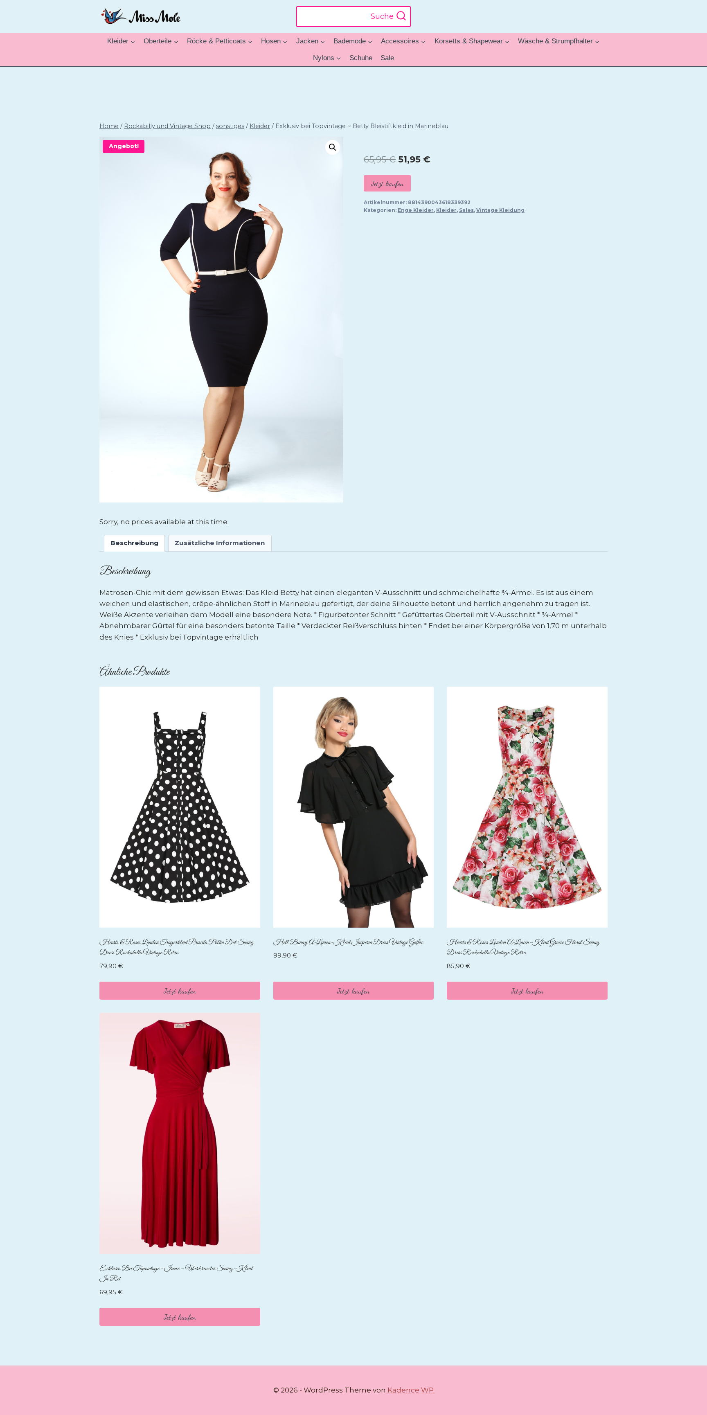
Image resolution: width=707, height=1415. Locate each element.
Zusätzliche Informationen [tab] (220, 543)
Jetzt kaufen (387, 183)
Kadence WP (410, 1390)
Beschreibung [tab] (134, 543)
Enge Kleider (416, 210)
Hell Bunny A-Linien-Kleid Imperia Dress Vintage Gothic (348, 942)
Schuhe (360, 58)
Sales (466, 210)
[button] (332, 147)
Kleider (446, 210)
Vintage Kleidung (500, 210)
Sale (387, 58)
